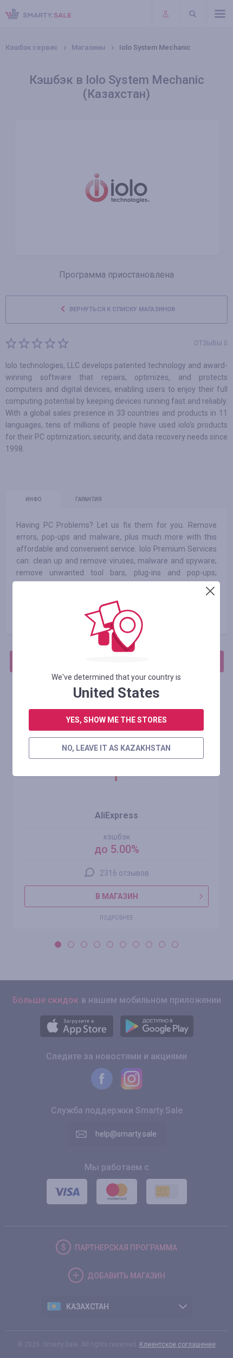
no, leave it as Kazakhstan (116, 748)
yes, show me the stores (116, 720)
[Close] (210, 591)
